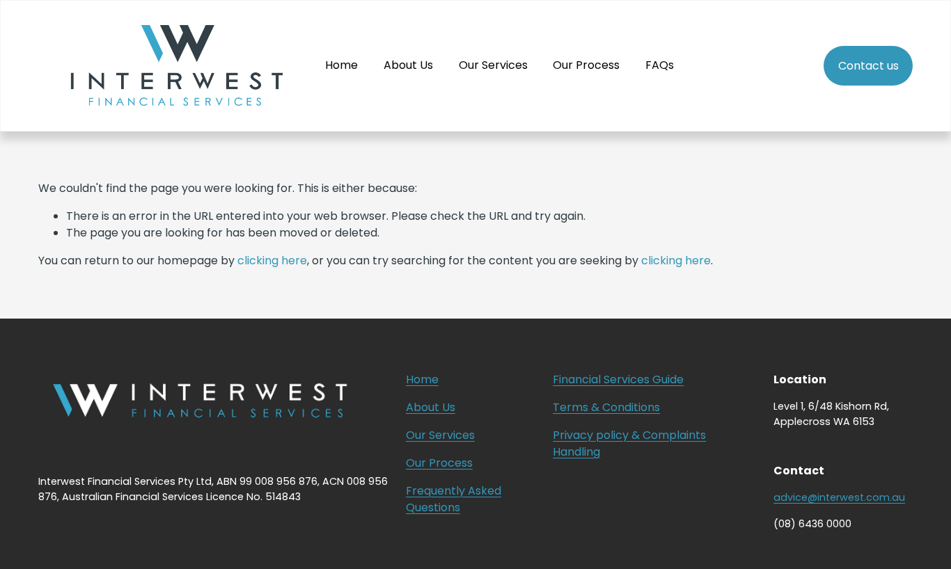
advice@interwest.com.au (839, 497)
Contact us (868, 66)
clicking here (272, 261)
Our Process (586, 65)
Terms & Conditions (606, 407)
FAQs (659, 65)
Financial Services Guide (618, 379)
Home (341, 65)
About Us (408, 65)
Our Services (493, 65)
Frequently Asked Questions (453, 499)
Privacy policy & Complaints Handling (629, 443)
